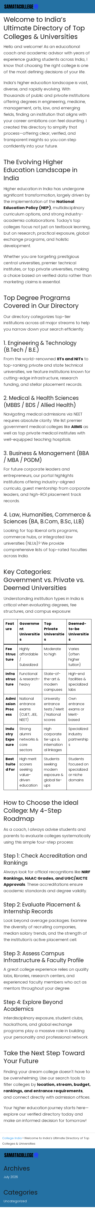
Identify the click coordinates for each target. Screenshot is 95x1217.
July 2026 (11, 1177)
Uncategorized (15, 1201)
